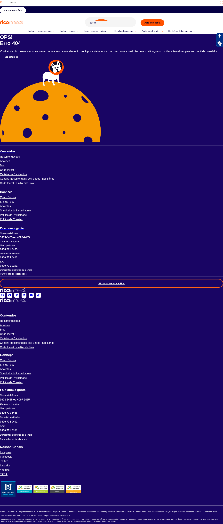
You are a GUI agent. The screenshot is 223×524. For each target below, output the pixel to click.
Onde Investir (7, 170)
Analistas (5, 206)
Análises (5, 161)
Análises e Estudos (151, 31)
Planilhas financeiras (124, 31)
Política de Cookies (11, 219)
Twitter (4, 461)
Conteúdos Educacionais (180, 31)
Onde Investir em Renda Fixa (17, 183)
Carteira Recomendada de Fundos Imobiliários (27, 178)
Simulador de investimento (15, 210)
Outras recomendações (95, 31)
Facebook (6, 456)
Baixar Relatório (13, 10)
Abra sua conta (152, 22)
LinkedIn (5, 465)
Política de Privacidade (13, 215)
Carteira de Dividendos (13, 174)
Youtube (5, 470)
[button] (111, 151)
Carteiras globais (68, 31)
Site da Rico (7, 201)
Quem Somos (8, 197)
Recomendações (10, 156)
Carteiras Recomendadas (40, 31)
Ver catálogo (11, 57)
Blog (2, 165)
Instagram (5, 452)
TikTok (4, 474)
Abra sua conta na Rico (111, 283)
